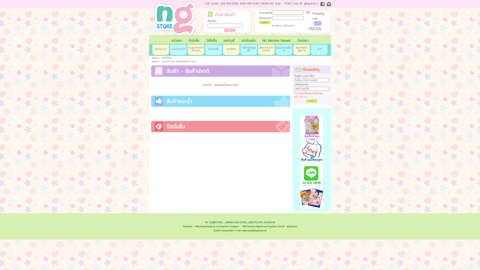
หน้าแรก (177, 40)
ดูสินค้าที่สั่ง (315, 28)
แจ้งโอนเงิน (249, 40)
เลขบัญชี (229, 40)
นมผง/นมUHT (178, 49)
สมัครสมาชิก (289, 26)
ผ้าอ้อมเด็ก (213, 49)
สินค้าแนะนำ (160, 49)
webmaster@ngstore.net (254, 230)
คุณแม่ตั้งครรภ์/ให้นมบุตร (196, 49)
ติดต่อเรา (303, 40)
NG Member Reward (276, 40)
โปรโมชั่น (194, 40)
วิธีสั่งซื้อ (211, 40)
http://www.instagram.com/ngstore (259, 226)
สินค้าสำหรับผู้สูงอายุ (302, 49)
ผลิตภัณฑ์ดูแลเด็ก (249, 49)
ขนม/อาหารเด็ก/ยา (284, 49)
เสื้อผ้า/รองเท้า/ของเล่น (266, 49)
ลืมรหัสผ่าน (277, 26)
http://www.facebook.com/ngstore (211, 226)
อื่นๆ (319, 49)
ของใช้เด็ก (231, 49)
